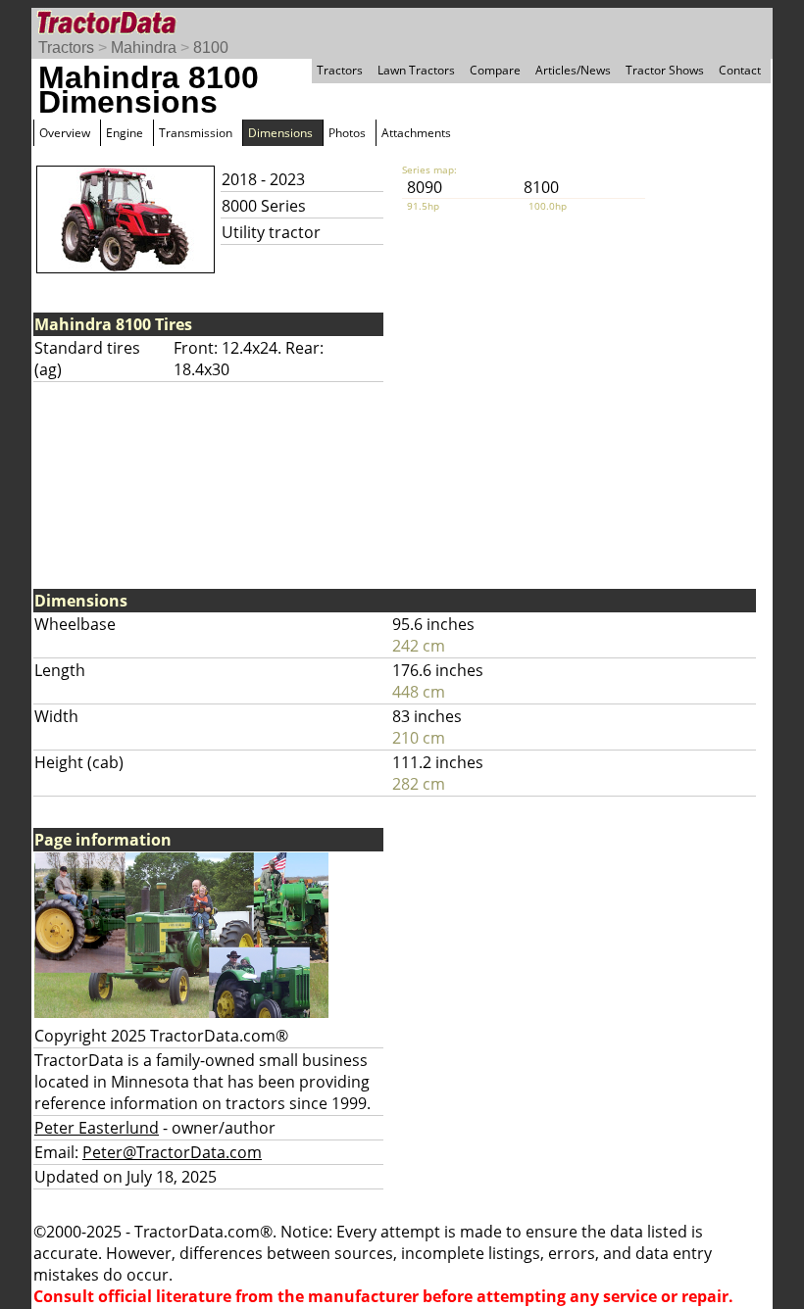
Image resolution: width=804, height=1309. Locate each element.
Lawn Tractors (416, 70)
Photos (347, 132)
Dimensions (280, 132)
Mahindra (143, 47)
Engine (124, 132)
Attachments (416, 132)
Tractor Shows (665, 70)
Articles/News (573, 70)
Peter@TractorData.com (172, 1152)
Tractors (66, 47)
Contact (740, 70)
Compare (495, 70)
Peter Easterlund (96, 1128)
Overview (64, 132)
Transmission (195, 132)
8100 (210, 47)
